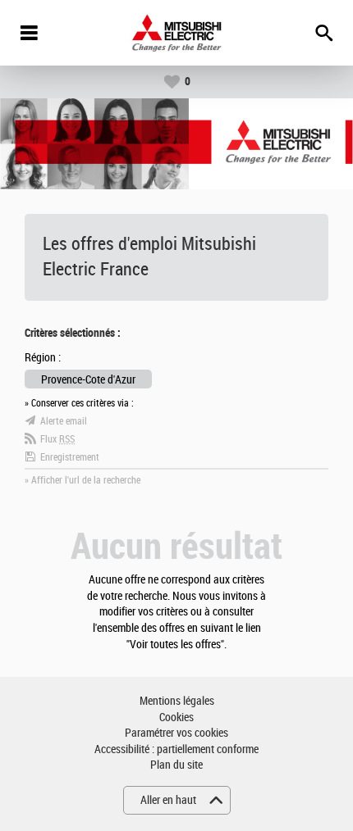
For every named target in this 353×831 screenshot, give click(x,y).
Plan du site (176, 765)
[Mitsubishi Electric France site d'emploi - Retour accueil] (177, 32)
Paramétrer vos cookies (176, 733)
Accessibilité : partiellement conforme (176, 749)
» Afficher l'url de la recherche (82, 480)
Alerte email (63, 421)
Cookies (176, 717)
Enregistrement (69, 457)
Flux (57, 439)
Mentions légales (177, 701)
